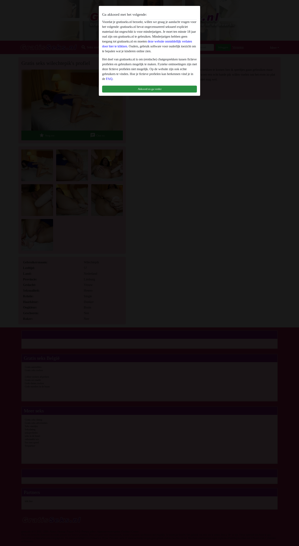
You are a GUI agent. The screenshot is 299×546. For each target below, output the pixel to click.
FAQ (109, 79)
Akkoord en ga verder (150, 88)
